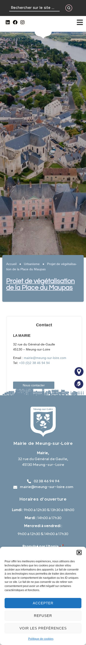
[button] (79, 552)
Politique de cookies (40, 638)
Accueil (11, 264)
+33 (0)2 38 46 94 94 (34, 363)
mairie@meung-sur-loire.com (45, 358)
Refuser (43, 616)
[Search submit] (69, 8)
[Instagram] (22, 22)
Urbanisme (32, 264)
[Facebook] (15, 22)
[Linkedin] (7, 22)
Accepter (43, 603)
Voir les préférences (43, 628)
